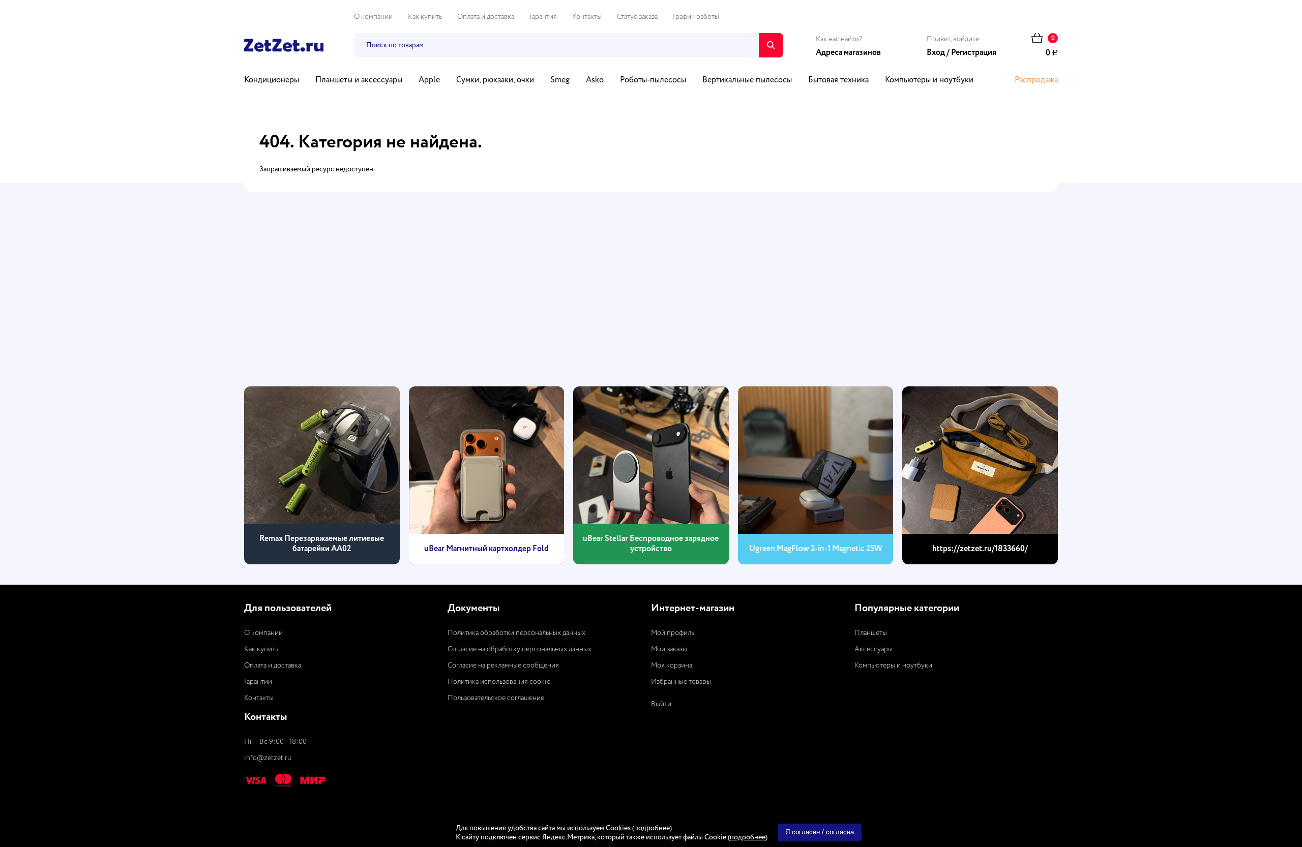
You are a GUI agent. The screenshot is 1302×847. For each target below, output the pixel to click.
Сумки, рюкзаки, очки (495, 80)
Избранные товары (681, 681)
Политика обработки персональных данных (516, 633)
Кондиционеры (271, 80)
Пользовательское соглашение (496, 698)
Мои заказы (669, 649)
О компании (373, 16)
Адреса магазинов (848, 53)
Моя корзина (671, 665)
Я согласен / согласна (819, 832)
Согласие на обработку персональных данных (519, 649)
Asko (595, 80)
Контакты (587, 16)
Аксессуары (873, 649)
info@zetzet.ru (267, 758)
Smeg (560, 80)
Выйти (661, 704)
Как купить (425, 16)
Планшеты (870, 633)
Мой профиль (672, 633)
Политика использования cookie (499, 681)
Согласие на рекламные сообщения (503, 665)
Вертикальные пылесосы (747, 80)
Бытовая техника (838, 80)
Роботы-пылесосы (653, 80)
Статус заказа (637, 16)
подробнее (652, 828)
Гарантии (258, 681)
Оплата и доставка (485, 16)
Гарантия (543, 16)
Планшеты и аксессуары (358, 80)
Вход (936, 53)
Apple (429, 80)
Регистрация (973, 53)
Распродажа (1036, 80)
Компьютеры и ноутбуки (929, 80)
